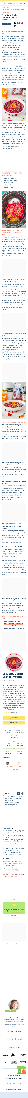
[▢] (4, 796)
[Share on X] (15, 23)
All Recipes (10, 1076)
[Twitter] (18, 1039)
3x (24, 793)
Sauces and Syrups (13, 11)
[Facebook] (7, 1039)
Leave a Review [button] (16, 912)
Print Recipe (14, 718)
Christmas (18, 9)
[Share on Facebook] (18, 23)
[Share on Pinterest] (22, 23)
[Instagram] (10, 1039)
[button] (2, 7)
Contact (18, 1076)
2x (21, 793)
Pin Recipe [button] (15, 722)
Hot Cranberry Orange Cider (13, 624)
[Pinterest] (13, 1039)
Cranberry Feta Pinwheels (12, 621)
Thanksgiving (6, 12)
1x (18, 793)
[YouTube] (21, 1039)
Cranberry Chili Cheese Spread (14, 626)
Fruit (6, 11)
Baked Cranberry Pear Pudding (14, 628)
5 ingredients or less (8, 9)
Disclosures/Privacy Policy (14, 1078)
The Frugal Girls (17, 943)
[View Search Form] (26, 3)
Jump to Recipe (6, 24)
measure (19, 766)
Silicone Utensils (14, 769)
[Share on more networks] (15, 26)
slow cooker (9, 766)
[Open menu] (21, 3)
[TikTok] (15, 1039)
